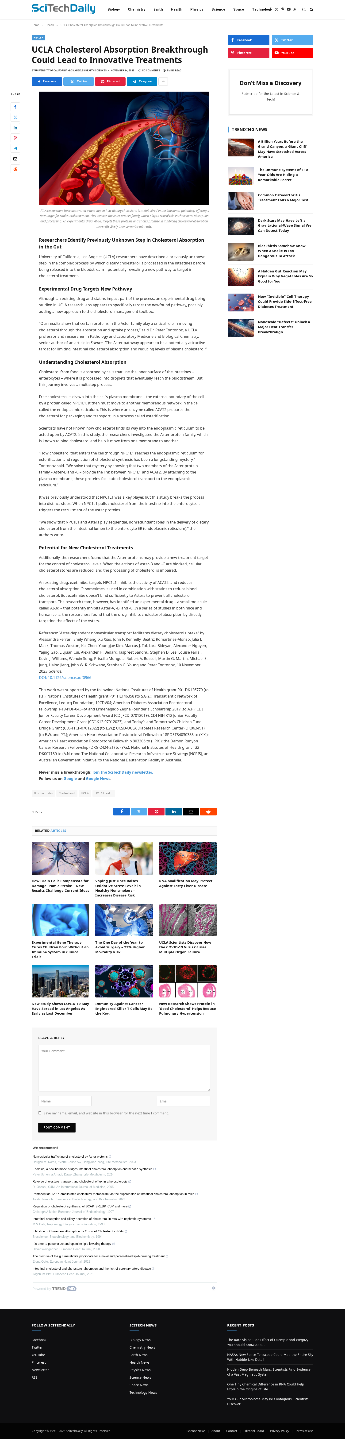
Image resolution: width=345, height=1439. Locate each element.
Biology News (140, 1340)
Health (176, 9)
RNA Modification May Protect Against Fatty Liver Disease (186, 883)
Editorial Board (253, 1431)
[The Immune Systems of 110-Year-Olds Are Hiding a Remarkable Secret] (241, 176)
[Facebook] (15, 107)
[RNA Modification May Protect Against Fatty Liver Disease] (188, 858)
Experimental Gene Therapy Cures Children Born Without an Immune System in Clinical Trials (60, 949)
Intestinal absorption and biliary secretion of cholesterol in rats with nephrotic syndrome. (92, 1219)
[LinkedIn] (15, 127)
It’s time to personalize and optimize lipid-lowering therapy (72, 1243)
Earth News (139, 1355)
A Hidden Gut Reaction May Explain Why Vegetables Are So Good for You (285, 276)
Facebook (39, 1340)
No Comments (151, 70)
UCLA (85, 793)
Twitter (37, 1347)
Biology (113, 9)
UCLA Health (104, 793)
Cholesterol (67, 793)
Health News (140, 1362)
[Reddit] (15, 169)
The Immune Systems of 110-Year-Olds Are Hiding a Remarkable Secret (283, 174)
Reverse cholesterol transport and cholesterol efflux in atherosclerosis (80, 1181)
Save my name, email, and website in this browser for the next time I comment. (106, 1113)
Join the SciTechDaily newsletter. (122, 772)
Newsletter (40, 1370)
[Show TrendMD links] (214, 1288)
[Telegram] (15, 148)
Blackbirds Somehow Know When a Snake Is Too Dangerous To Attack (282, 250)
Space (238, 9)
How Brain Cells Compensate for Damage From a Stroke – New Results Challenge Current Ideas (60, 885)
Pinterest (39, 1362)
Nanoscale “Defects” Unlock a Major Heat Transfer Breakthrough (284, 326)
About (215, 1431)
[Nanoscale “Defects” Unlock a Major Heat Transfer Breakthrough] (241, 328)
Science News (140, 1377)
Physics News (140, 1370)
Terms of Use (304, 1431)
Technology (262, 9)
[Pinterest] (15, 138)
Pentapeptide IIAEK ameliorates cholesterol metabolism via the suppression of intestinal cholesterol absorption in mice (113, 1194)
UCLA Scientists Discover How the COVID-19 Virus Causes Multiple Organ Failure (185, 947)
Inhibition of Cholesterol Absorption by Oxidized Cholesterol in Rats (78, 1231)
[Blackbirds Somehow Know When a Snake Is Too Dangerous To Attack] (241, 252)
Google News (98, 778)
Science (218, 9)
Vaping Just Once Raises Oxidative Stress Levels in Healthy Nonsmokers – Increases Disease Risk (118, 887)
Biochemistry (43, 793)
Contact (231, 1431)
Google (70, 778)
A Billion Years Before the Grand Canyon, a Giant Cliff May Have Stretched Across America (282, 149)
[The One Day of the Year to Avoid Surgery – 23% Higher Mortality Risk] (124, 920)
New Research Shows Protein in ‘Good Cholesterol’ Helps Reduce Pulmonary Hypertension (187, 1008)
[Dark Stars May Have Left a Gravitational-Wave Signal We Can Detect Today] (241, 226)
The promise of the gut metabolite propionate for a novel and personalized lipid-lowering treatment (99, 1256)
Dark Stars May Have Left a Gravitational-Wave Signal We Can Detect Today (284, 225)
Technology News (143, 1392)
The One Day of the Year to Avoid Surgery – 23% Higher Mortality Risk (120, 947)
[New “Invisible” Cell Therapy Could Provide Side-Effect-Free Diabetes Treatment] (241, 302)
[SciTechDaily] (63, 9)
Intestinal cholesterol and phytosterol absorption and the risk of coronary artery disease (92, 1268)
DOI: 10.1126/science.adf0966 (65, 677)
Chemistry (137, 9)
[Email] (15, 158)
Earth (158, 9)
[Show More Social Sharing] (163, 81)
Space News (139, 1385)
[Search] (311, 9)
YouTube (38, 1355)
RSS (35, 1377)
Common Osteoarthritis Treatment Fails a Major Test (283, 197)
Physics (196, 9)
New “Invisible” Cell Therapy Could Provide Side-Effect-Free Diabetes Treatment (285, 301)
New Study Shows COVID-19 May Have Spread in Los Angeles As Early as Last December (60, 1008)
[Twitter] (15, 117)
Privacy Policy (279, 1431)
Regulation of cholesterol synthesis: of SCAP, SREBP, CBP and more (80, 1206)
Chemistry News (142, 1347)
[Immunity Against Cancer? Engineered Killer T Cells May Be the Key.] (124, 981)
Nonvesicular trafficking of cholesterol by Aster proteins (70, 1156)
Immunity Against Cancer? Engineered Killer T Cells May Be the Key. (124, 1008)
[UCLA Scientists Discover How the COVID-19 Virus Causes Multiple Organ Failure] (188, 920)
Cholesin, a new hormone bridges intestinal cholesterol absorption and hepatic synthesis (92, 1169)
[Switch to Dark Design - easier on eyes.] (304, 9)
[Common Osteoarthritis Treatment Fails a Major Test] (241, 201)
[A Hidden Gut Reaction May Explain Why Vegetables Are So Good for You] (241, 277)
